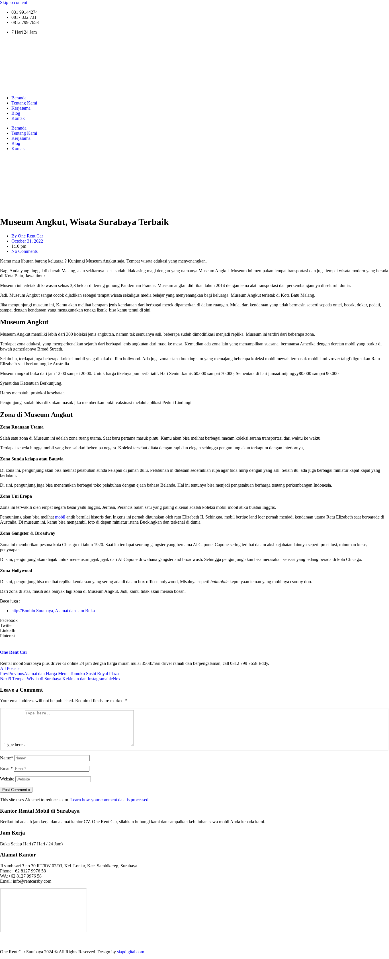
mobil (60, 517)
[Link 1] (71, 88)
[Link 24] (194, 942)
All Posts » (10, 668)
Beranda (18, 97)
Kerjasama (20, 108)
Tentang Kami (24, 103)
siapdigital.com (130, 951)
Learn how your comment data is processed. (110, 799)
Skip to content (13, 2)
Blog (15, 113)
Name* (6, 757)
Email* (6, 768)
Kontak (18, 118)
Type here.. (15, 744)
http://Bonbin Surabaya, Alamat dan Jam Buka (53, 610)
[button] (194, 620)
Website (7, 778)
